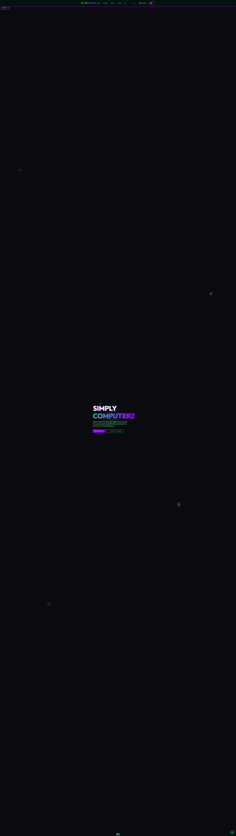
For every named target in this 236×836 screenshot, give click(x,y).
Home (98, 3)
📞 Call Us (133, 3)
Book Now (151, 3)
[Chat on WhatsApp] (232, 832)
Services (105, 3)
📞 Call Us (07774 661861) (115, 431)
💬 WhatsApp (142, 3)
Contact (119, 3)
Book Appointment (99, 431)
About (112, 3)
